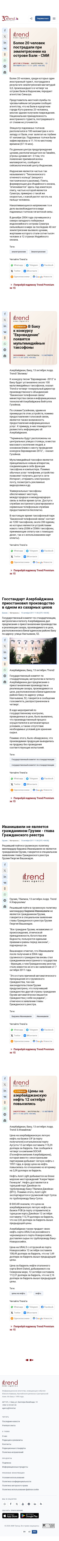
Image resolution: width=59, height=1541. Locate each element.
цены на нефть (18, 1293)
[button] (4, 30)
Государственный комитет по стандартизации (33, 759)
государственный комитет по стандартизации (33, 765)
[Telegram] (28, 1504)
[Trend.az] (10, 18)
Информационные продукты (15, 1467)
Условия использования (13, 1477)
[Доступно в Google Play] (29, 1515)
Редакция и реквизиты (12, 1440)
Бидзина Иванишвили (22, 1016)
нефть (38, 1293)
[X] (16, 1504)
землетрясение (19, 252)
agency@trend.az (9, 1408)
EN (24, 1532)
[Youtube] (22, 1504)
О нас (4, 1436)
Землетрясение (38, 252)
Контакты (6, 1444)
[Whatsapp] (4, 1504)
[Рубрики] (54, 18)
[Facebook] (10, 1504)
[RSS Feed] (40, 1504)
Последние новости (11, 1421)
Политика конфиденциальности (16, 1481)
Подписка (6, 1463)
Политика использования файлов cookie (20, 1489)
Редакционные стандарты (14, 1448)
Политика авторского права (15, 1485)
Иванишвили (42, 1016)
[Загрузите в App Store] (10, 1515)
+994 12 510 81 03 (9, 1405)
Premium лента (9, 1425)
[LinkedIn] (34, 1504)
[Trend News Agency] (10, 1383)
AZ (29, 1532)
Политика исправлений (12, 1452)
